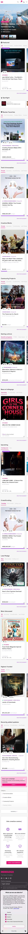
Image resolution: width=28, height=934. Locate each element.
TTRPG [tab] (15, 337)
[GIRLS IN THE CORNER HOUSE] (13, 408)
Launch (13, 784)
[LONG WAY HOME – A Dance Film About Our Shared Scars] (13, 463)
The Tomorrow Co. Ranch (10, 314)
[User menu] (23, 2)
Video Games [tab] (21, 337)
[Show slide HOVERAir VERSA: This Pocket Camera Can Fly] (4, 36)
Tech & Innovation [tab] (8, 45)
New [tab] (11, 448)
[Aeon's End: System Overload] (13, 574)
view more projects (21, 93)
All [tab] (2, 45)
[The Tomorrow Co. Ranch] (13, 297)
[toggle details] (24, 90)
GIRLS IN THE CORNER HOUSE (11, 425)
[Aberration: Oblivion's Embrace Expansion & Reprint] (13, 352)
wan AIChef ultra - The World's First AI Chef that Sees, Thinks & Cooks (12, 79)
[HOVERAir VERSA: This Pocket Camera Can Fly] (13, 186)
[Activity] (21, 1)
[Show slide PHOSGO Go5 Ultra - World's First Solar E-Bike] (12, 36)
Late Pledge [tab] (24, 170)
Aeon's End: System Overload (12, 591)
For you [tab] (3, 170)
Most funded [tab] (10, 503)
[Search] (18, 2)
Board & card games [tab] (6, 337)
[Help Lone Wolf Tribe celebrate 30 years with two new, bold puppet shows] (13, 242)
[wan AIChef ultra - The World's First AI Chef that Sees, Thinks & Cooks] (13, 60)
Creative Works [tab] (18, 45)
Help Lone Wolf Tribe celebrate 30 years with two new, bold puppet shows (12, 260)
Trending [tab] (3, 503)
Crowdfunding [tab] (16, 170)
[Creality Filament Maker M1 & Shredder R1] (13, 131)
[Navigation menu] (26, 1)
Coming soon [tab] (4, 448)
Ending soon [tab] (18, 503)
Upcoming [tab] (8, 170)
